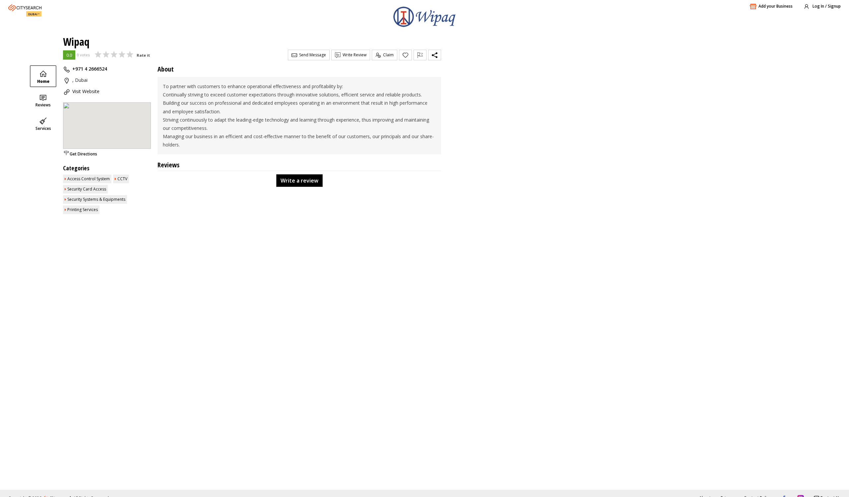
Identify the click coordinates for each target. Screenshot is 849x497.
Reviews (43, 105)
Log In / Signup (826, 6)
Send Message (311, 55)
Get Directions (83, 154)
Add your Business (775, 6)
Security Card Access (86, 189)
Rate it (143, 55)
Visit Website (85, 91)
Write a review (299, 180)
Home (43, 81)
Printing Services (82, 209)
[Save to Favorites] (405, 55)
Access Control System (88, 179)
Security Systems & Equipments (96, 199)
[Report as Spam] (420, 55)
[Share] (434, 55)
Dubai (32, 14)
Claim (387, 55)
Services (43, 128)
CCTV (122, 179)
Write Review (353, 55)
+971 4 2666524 (89, 69)
